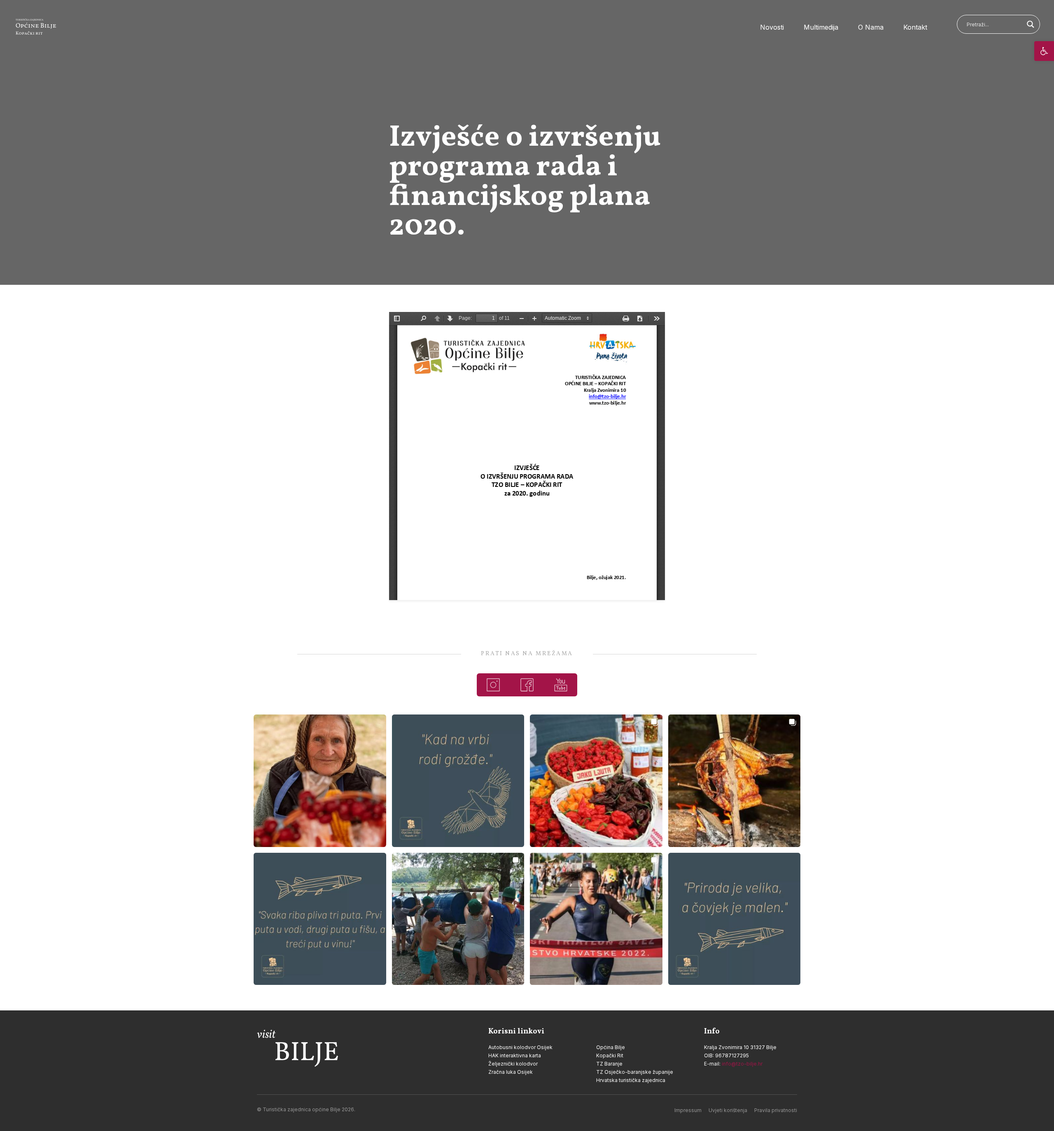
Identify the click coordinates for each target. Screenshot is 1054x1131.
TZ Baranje (609, 1064)
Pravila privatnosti (775, 1110)
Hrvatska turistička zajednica (630, 1080)
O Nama (871, 27)
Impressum (688, 1110)
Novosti (772, 27)
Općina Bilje (610, 1047)
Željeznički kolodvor (513, 1064)
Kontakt (915, 27)
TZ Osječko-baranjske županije (634, 1072)
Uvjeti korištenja (728, 1110)
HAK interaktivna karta (514, 1055)
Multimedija (821, 27)
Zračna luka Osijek (510, 1072)
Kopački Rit (609, 1055)
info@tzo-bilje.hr (742, 1064)
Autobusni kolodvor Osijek (520, 1047)
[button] (1044, 51)
